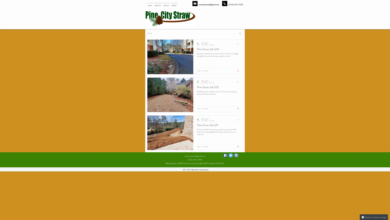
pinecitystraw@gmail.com (209, 4)
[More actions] (238, 44)
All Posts (149, 33)
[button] (240, 34)
